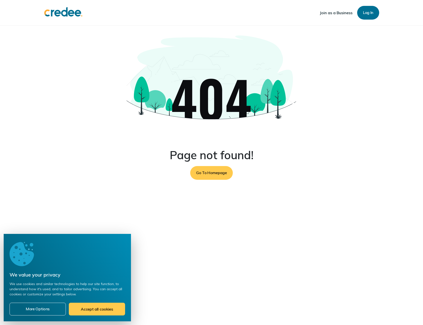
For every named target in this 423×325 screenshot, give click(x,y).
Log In (368, 12)
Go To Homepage (211, 172)
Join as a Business (336, 12)
